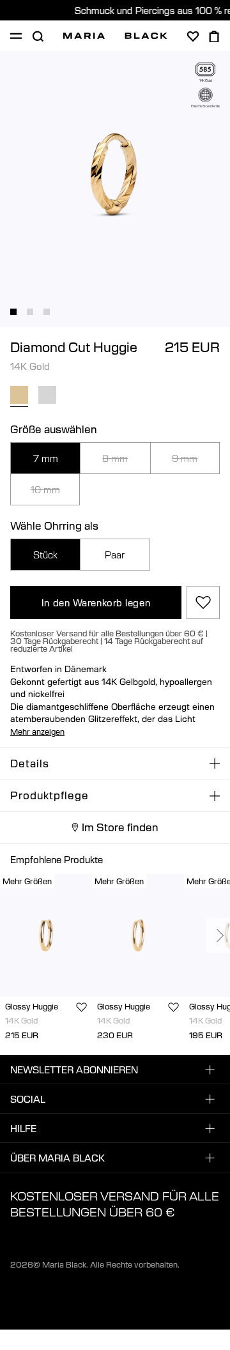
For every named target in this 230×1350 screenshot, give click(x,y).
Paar (115, 554)
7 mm (45, 458)
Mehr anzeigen (37, 731)
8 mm (115, 458)
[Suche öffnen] (37, 36)
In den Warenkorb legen (96, 602)
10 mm (45, 489)
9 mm (184, 458)
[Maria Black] (115, 36)
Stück (45, 554)
